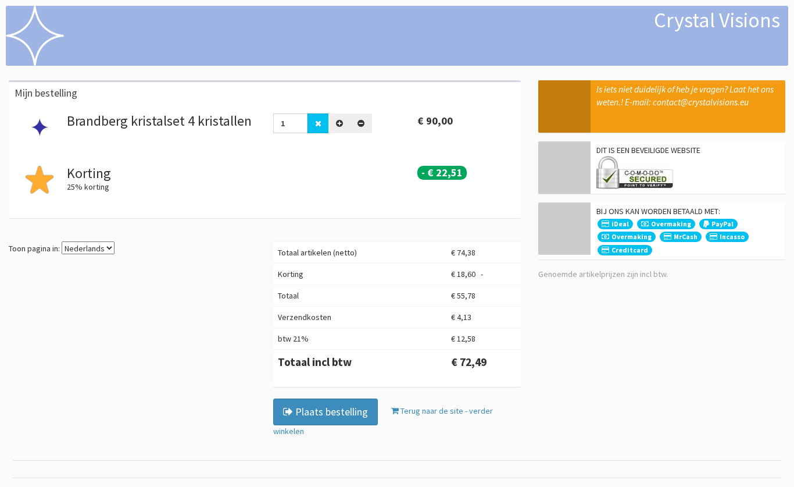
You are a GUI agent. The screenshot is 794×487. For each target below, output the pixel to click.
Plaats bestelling (330, 411)
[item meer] (339, 123)
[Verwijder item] (318, 123)
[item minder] (361, 123)
